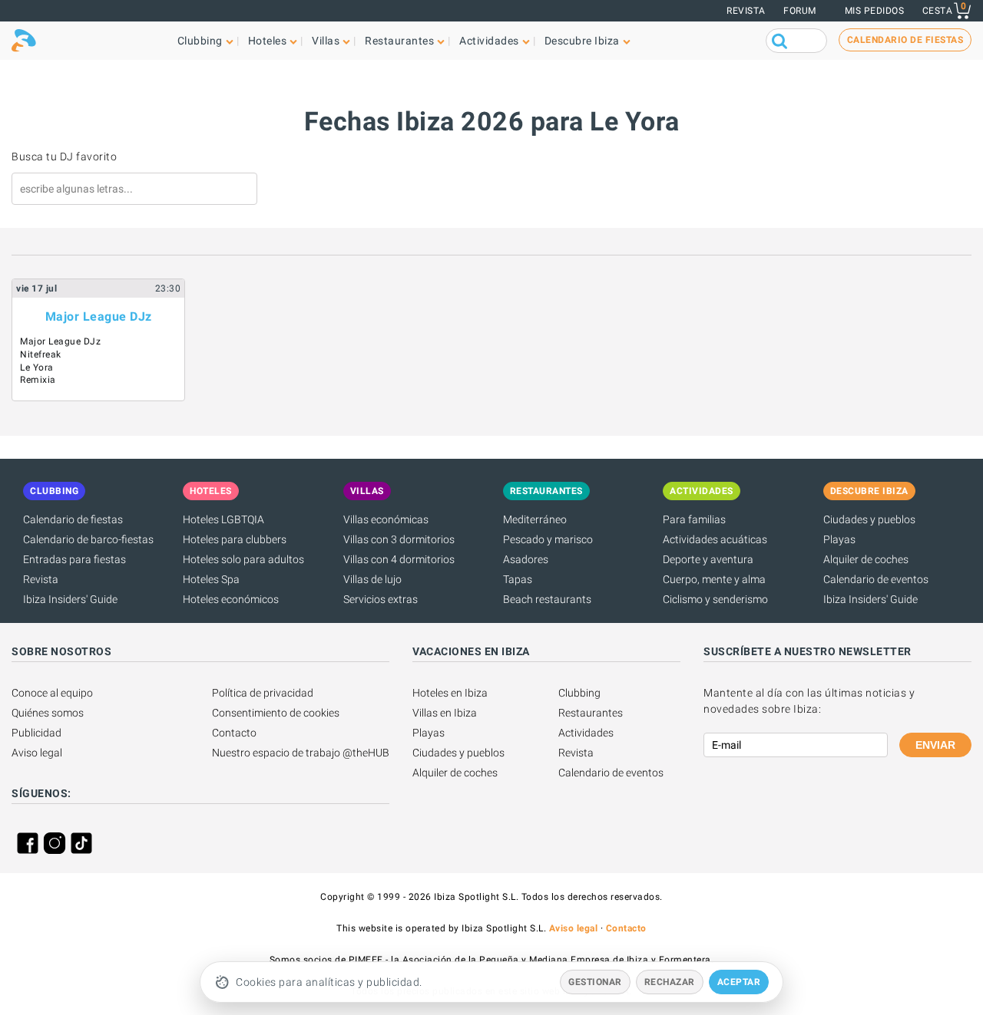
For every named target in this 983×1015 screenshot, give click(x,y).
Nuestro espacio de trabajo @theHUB (300, 752)
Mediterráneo (535, 519)
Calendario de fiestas (73, 519)
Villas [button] (325, 41)
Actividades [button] (489, 41)
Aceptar (739, 982)
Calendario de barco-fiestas (88, 539)
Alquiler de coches (866, 559)
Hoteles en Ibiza (450, 693)
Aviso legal (37, 752)
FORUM (799, 10)
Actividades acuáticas (715, 539)
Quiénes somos (48, 713)
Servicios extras (380, 599)
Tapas (517, 579)
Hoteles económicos (231, 599)
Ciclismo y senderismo (715, 599)
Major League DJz (98, 316)
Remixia (38, 379)
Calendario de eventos (875, 579)
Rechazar (669, 982)
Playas (839, 539)
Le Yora (37, 367)
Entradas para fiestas (74, 559)
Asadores (525, 559)
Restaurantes (590, 713)
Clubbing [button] (200, 41)
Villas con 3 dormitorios (399, 539)
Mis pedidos (875, 10)
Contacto (234, 733)
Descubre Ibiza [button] (582, 41)
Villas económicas (386, 519)
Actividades (586, 733)
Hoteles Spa (211, 579)
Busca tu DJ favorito (64, 156)
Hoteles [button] (267, 41)
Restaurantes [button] (399, 41)
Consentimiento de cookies (275, 713)
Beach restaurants (547, 599)
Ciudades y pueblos (869, 519)
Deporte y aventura (708, 559)
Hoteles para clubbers (234, 539)
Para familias (694, 519)
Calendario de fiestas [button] (905, 40)
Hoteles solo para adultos (243, 559)
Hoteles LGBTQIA (223, 519)
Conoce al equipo (52, 693)
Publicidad (36, 733)
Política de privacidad (262, 693)
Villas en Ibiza (444, 713)
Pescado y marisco (548, 539)
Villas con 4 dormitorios (399, 559)
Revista (746, 10)
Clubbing (579, 693)
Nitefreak (40, 354)
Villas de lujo (372, 579)
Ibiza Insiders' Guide (70, 599)
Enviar (935, 745)
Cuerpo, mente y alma (714, 579)
